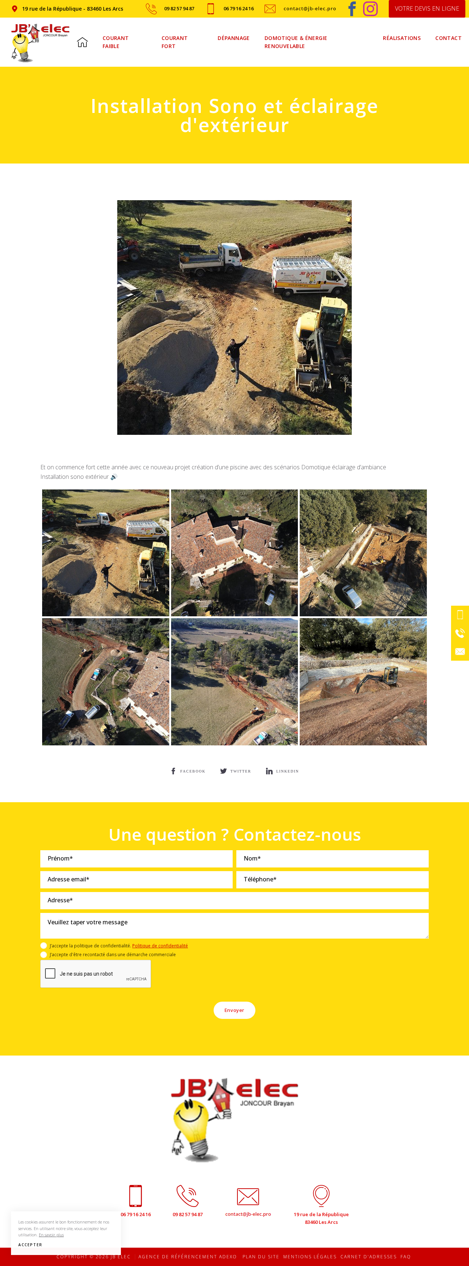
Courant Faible (116, 41)
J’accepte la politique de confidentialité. (119, 946)
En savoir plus (51, 1234)
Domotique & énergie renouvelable (296, 41)
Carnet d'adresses (368, 1257)
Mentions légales (310, 1257)
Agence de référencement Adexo (188, 1257)
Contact (448, 37)
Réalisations (402, 37)
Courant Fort (175, 41)
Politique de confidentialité (160, 946)
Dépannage (234, 37)
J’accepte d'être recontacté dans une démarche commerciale (113, 954)
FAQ (405, 1257)
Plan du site (261, 1257)
